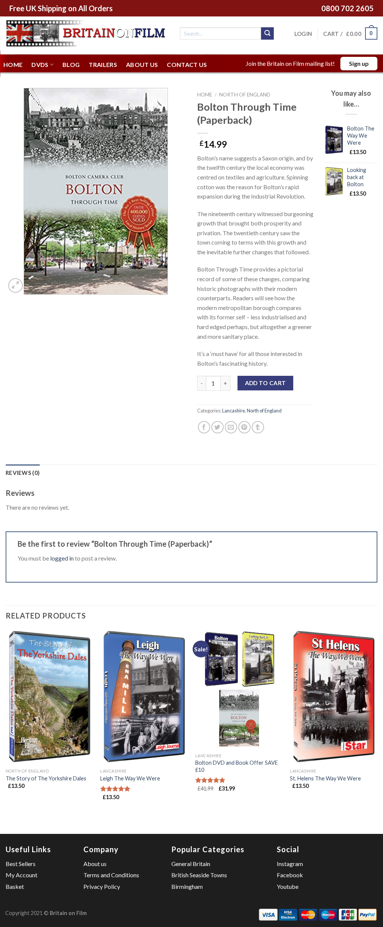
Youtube (287, 886)
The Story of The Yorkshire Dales (46, 778)
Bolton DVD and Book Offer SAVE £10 (236, 766)
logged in (62, 558)
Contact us (187, 64)
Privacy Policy (101, 886)
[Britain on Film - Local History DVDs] (87, 33)
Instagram (290, 863)
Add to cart (265, 383)
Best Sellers (21, 863)
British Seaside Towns (199, 874)
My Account (21, 874)
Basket (15, 886)
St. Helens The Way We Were (325, 778)
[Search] (267, 33)
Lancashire (233, 411)
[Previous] (6, 721)
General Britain (190, 863)
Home (12, 64)
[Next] (377, 721)
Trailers (103, 64)
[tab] (23, 472)
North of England (244, 95)
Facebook (290, 874)
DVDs (39, 64)
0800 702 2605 (347, 8)
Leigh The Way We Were (130, 778)
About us (142, 64)
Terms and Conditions (111, 874)
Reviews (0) (23, 472)
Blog (71, 64)
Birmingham (187, 886)
